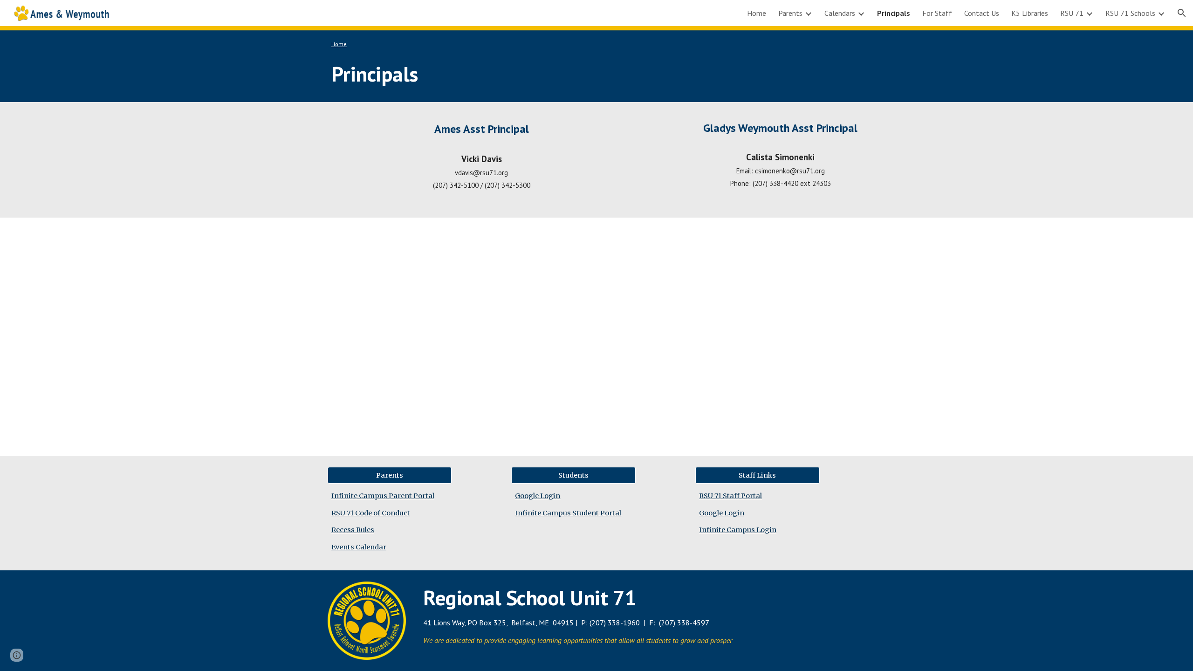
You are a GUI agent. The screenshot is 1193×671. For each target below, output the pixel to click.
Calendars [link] (839, 13)
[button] (1182, 13)
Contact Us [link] (981, 13)
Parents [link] (790, 13)
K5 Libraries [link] (1029, 13)
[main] (596, 64)
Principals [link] (893, 13)
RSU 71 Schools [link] (1130, 13)
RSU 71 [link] (1071, 13)
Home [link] (756, 13)
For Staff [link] (937, 13)
